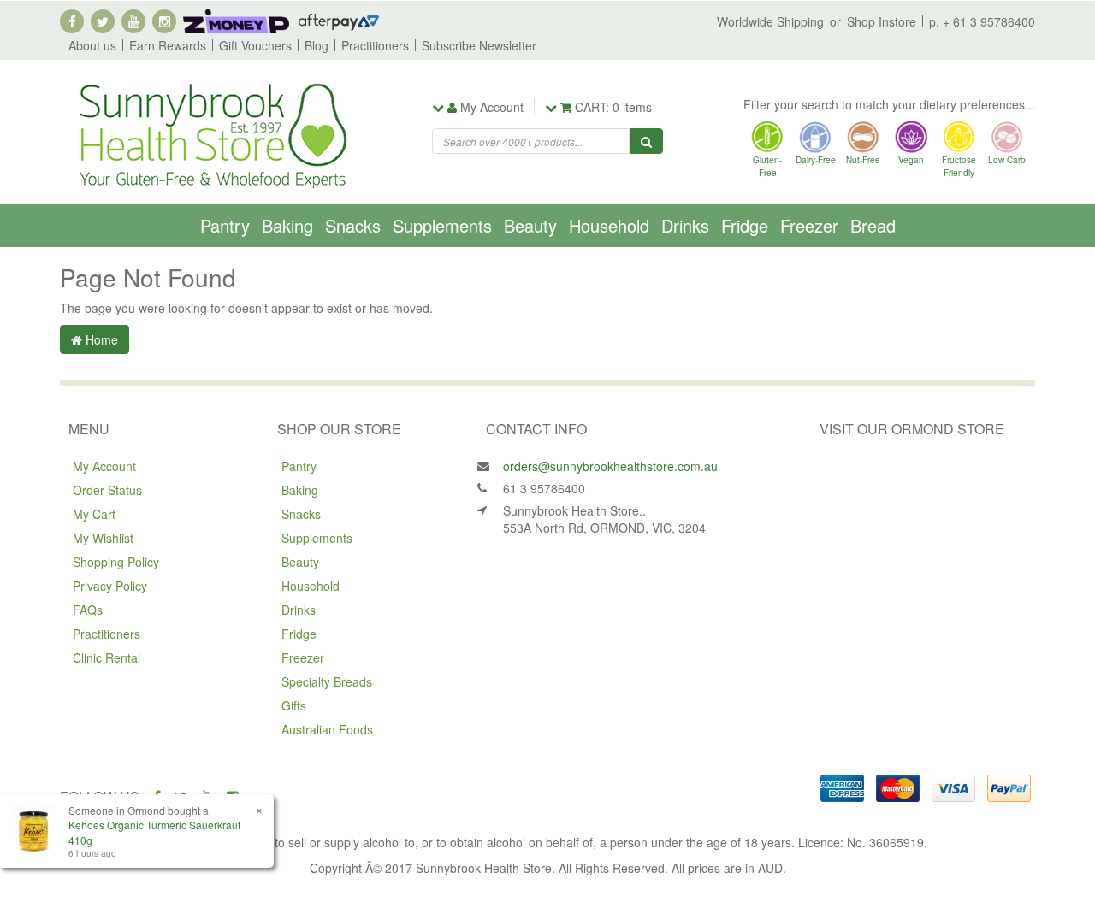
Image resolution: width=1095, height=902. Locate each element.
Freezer (809, 225)
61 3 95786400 (544, 488)
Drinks (685, 225)
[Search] (646, 141)
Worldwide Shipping (770, 21)
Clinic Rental (106, 657)
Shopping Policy (116, 561)
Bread (873, 225)
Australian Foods (327, 729)
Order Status (107, 489)
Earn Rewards (167, 45)
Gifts (293, 705)
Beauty (530, 225)
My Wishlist (103, 537)
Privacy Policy (110, 585)
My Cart (94, 513)
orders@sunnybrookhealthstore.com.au (610, 466)
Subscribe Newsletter (479, 45)
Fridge (744, 225)
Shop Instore (881, 21)
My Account (104, 466)
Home (100, 339)
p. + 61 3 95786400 (982, 21)
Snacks (353, 225)
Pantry (225, 225)
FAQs (88, 609)
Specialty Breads (326, 681)
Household (609, 225)
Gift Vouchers (255, 45)
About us (92, 45)
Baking (287, 225)
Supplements (442, 225)
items (613, 106)
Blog (316, 45)
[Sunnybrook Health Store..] (211, 134)
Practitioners (375, 45)
